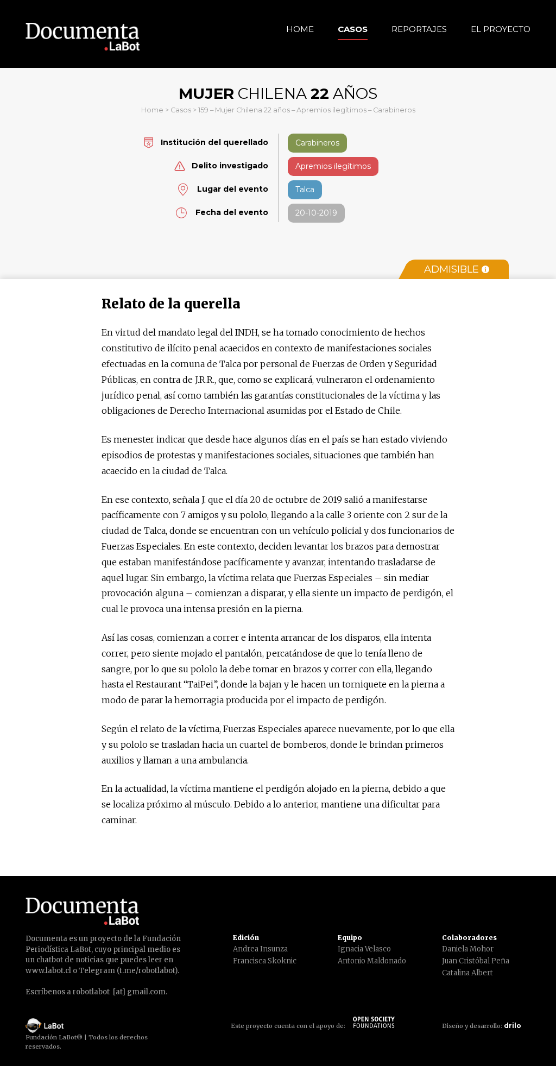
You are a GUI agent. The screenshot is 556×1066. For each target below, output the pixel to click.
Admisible (451, 269)
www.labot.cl (48, 970)
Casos (353, 29)
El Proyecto (500, 29)
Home (300, 29)
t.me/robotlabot (147, 970)
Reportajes (419, 29)
